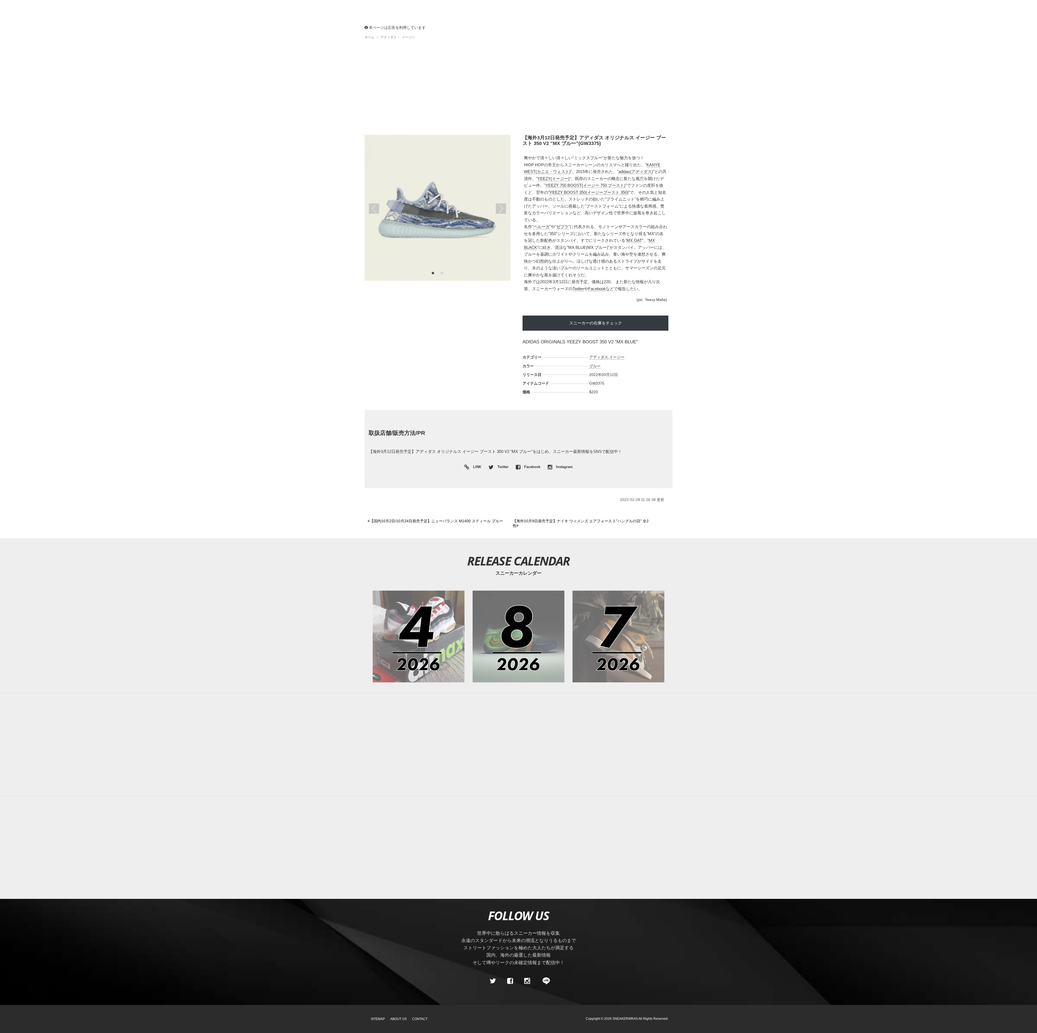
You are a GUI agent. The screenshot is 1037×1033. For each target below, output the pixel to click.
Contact (419, 1019)
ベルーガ (541, 226)
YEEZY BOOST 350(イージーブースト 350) (589, 192)
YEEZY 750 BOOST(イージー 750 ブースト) (585, 185)
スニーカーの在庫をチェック (595, 323)
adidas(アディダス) (635, 171)
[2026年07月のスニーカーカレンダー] (618, 636)
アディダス (598, 357)
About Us (398, 1019)
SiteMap (378, 1019)
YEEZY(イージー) (553, 178)
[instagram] (527, 981)
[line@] (544, 981)
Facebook (597, 288)
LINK (475, 467)
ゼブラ (562, 226)
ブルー (595, 366)
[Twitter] (493, 981)
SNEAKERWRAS (625, 1019)
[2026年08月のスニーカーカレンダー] (518, 636)
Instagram (564, 467)
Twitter (578, 288)
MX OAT (634, 240)
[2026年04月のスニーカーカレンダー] (418, 636)
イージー (616, 357)
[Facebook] (510, 981)
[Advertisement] (518, 89)
